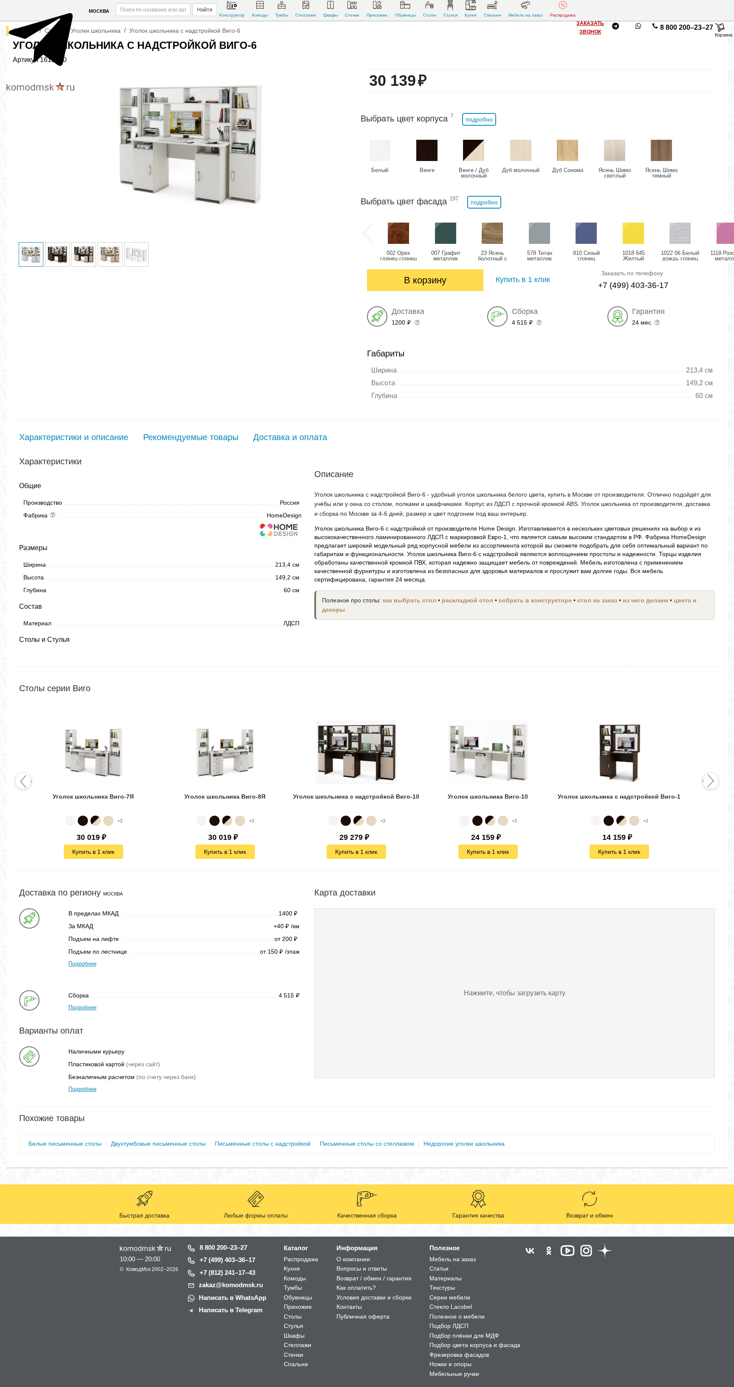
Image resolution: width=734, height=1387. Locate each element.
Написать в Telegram (231, 1310)
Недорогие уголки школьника (464, 1143)
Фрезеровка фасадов (459, 1354)
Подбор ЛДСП (449, 1325)
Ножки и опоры (450, 1364)
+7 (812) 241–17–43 (227, 1272)
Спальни (492, 15)
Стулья (450, 15)
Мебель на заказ (525, 15)
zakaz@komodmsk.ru (231, 1284)
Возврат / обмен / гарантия (374, 1278)
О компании (353, 1259)
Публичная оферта (363, 1316)
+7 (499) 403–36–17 (227, 1259)
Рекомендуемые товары (190, 437)
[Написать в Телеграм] (43, 72)
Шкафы (330, 15)
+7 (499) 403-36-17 (633, 285)
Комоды (260, 15)
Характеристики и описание (73, 437)
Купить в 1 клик (93, 851)
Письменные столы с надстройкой (263, 1143)
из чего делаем (645, 600)
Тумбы (281, 15)
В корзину (425, 280)
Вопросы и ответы (361, 1268)
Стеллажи (305, 15)
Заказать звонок (590, 27)
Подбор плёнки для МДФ (464, 1335)
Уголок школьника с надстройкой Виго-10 (356, 796)
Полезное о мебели (457, 1316)
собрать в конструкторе (535, 600)
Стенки (352, 15)
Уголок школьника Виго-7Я (93, 796)
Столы (429, 15)
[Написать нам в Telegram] (615, 28)
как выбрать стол (409, 600)
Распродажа (563, 15)
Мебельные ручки (454, 1373)
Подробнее (82, 963)
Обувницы (405, 15)
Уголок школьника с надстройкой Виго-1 (619, 796)
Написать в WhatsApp (232, 1297)
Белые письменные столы (65, 1143)
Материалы (445, 1278)
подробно (479, 119)
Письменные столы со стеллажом (367, 1143)
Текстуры (442, 1287)
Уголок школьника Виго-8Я (224, 796)
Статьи (439, 1268)
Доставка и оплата (290, 437)
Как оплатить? (356, 1287)
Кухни (471, 15)
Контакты (349, 1306)
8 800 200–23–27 (686, 27)
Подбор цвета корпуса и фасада (474, 1345)
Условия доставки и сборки (374, 1297)
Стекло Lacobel (450, 1306)
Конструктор (232, 15)
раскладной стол (467, 600)
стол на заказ (597, 600)
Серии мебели (449, 1297)
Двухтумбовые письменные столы (158, 1143)
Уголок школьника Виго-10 (488, 796)
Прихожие (377, 15)
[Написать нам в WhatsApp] (638, 28)
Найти (204, 10)
